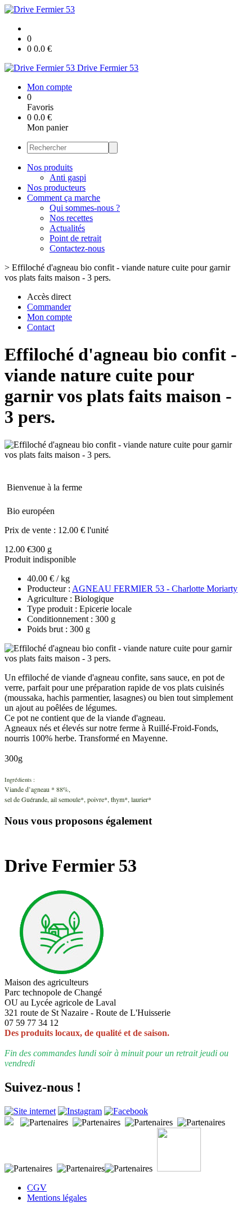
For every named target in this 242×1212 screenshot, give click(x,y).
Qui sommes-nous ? (85, 208)
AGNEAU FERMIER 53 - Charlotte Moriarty (154, 588)
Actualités (67, 228)
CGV (37, 1187)
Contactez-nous (77, 248)
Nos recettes (71, 218)
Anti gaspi (68, 177)
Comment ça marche (63, 197)
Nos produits (50, 167)
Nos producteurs (56, 187)
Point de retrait (75, 238)
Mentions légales (57, 1197)
